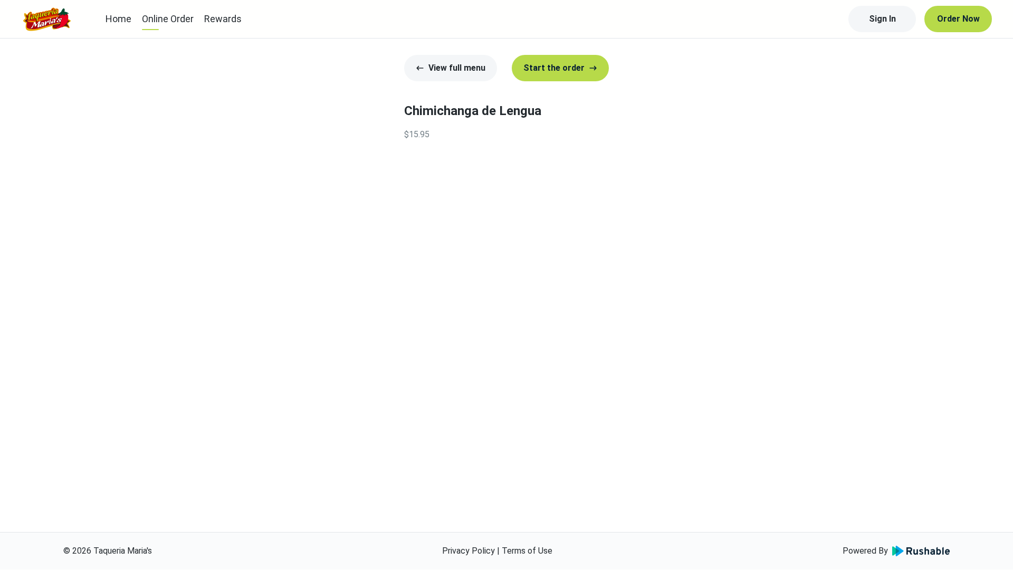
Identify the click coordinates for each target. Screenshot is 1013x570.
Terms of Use (527, 551)
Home (118, 18)
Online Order (168, 18)
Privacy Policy (468, 551)
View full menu (456, 68)
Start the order (554, 68)
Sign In (882, 19)
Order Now (958, 19)
